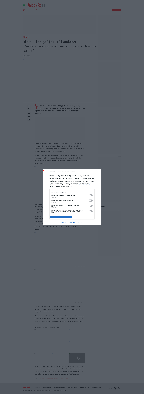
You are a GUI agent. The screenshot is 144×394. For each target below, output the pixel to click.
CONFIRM (61, 217)
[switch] (91, 195)
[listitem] (72, 192)
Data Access (72, 222)
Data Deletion (64, 222)
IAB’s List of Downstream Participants (86, 184)
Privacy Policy (80, 222)
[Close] (98, 171)
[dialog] (72, 197)
